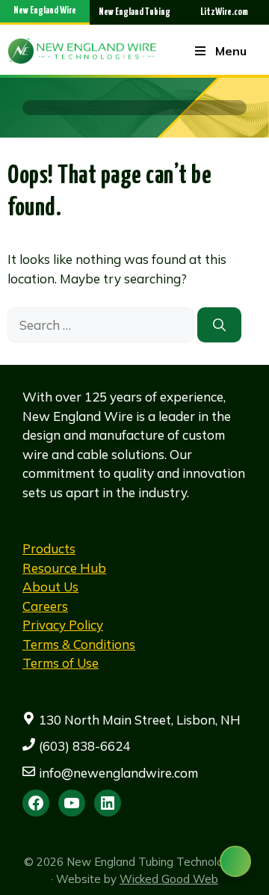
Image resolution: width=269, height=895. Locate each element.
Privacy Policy (62, 625)
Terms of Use (60, 663)
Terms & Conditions (78, 644)
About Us (50, 586)
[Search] (219, 325)
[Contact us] (235, 861)
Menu (231, 50)
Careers (45, 606)
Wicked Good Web (169, 879)
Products (48, 548)
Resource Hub (64, 568)
